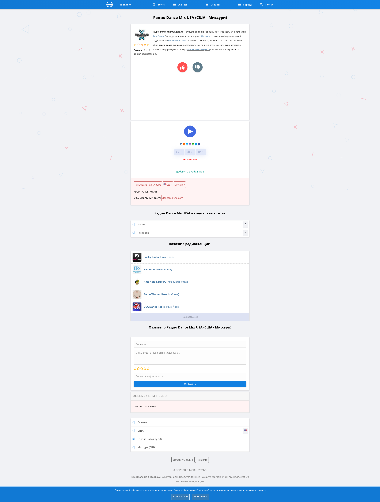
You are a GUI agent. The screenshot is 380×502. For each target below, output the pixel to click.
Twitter (142, 224)
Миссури (205, 36)
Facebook (143, 232)
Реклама (202, 459)
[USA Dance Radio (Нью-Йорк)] (137, 310)
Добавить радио (183, 459)
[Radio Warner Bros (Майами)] (137, 298)
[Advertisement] (190, 94)
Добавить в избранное (190, 171)
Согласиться (180, 497)
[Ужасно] (135, 368)
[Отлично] (148, 368)
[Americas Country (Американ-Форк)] (137, 285)
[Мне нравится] (182, 67)
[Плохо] (138, 368)
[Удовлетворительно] (141, 368)
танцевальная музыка (198, 49)
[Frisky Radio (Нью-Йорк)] (137, 260)
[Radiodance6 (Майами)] (137, 273)
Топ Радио (158, 36)
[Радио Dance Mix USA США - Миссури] (190, 137)
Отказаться (200, 497)
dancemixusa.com (177, 40)
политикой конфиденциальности (215, 490)
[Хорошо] (144, 368)
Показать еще (190, 317)
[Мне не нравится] (198, 67)
